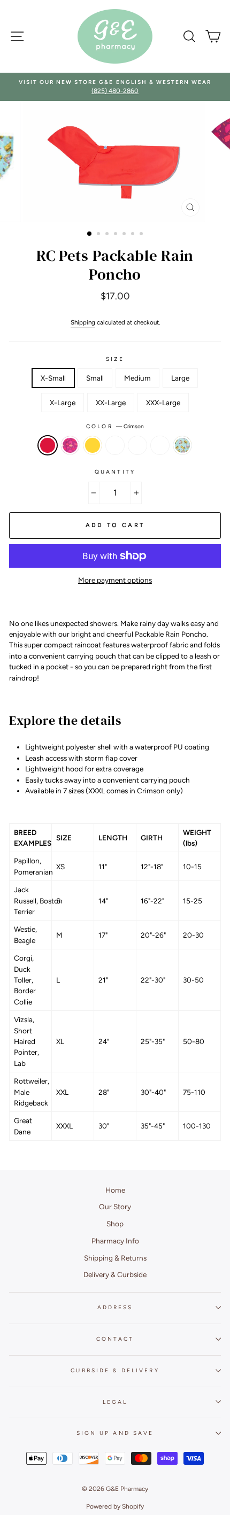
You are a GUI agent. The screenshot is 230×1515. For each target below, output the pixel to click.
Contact (114, 1338)
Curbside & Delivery (115, 1370)
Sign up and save (115, 1432)
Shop (115, 1223)
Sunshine (92, 445)
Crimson (48, 445)
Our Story (115, 1206)
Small (95, 378)
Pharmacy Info (115, 1240)
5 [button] (125, 234)
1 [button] (90, 234)
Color (114, 426)
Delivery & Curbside (115, 1274)
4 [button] (116, 234)
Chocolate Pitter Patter (137, 445)
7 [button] (142, 234)
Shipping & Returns (115, 1258)
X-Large (62, 402)
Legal (115, 1401)
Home (115, 1190)
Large (180, 378)
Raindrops (70, 445)
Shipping (83, 322)
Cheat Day (182, 445)
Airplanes (160, 445)
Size (115, 358)
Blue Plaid (115, 445)
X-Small (53, 378)
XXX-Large (163, 402)
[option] (115, 87)
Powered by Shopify (115, 1506)
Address (115, 1307)
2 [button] (99, 234)
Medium (137, 378)
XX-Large (111, 402)
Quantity (115, 471)
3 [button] (108, 234)
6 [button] (133, 234)
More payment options (115, 580)
